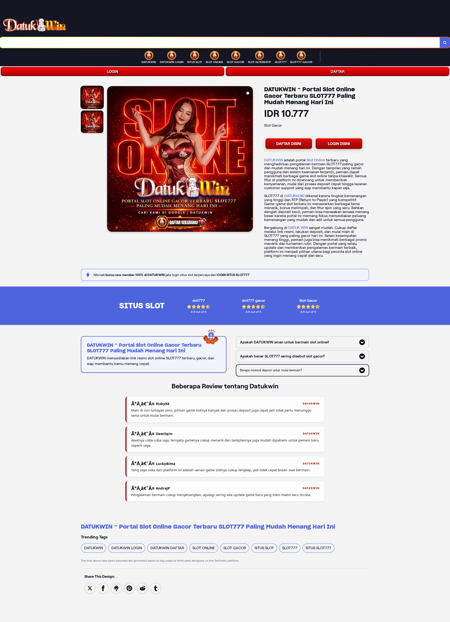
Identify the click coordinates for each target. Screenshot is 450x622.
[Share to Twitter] (90, 588)
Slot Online (316, 160)
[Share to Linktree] (116, 588)
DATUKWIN (273, 160)
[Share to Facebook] (103, 588)
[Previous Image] (111, 160)
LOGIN (112, 72)
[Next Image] (249, 160)
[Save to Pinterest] (129, 588)
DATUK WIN (298, 228)
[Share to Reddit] (142, 588)
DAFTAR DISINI (288, 144)
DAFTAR (338, 72)
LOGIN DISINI (339, 144)
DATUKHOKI (294, 196)
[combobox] (220, 42)
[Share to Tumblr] (155, 588)
